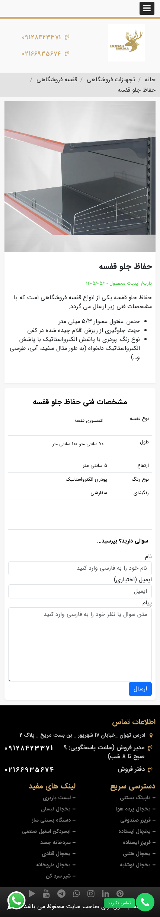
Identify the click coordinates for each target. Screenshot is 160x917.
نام (148, 556)
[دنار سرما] (126, 42)
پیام (147, 602)
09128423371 (41, 37)
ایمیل (145, 579)
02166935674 (41, 54)
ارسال (140, 688)
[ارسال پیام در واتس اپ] (21, 900)
